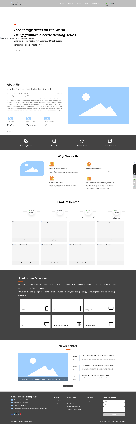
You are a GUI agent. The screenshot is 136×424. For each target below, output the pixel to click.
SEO (23, 421)
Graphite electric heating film (88, 217)
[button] (125, 70)
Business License (28, 421)
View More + (10, 131)
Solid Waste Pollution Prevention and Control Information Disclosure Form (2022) (43, 379)
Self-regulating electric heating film (75, 409)
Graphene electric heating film (25, 262)
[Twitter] (16, 414)
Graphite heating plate (54, 262)
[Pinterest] (20, 414)
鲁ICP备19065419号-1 (105, 421)
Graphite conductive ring (60, 217)
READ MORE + (19, 50)
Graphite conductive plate (110, 262)
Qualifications (82, 146)
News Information (110, 146)
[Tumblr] (18, 414)
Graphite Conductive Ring (82, 262)
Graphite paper (32, 217)
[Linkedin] (14, 414)
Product (54, 146)
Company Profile (26, 146)
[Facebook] (12, 414)
